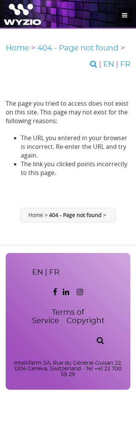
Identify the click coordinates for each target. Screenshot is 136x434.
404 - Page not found (78, 48)
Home (17, 48)
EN (108, 64)
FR (125, 64)
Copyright (85, 321)
